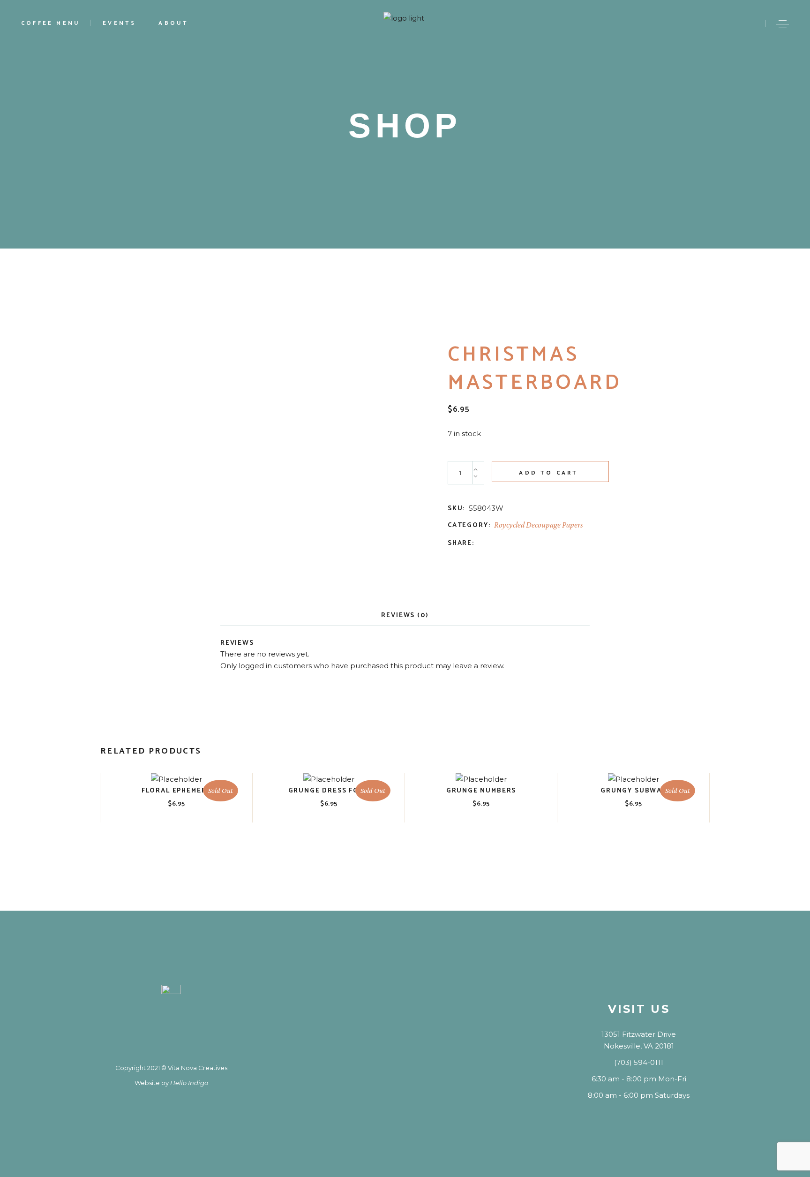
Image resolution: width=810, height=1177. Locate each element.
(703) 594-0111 (638, 1062)
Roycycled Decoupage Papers (538, 524)
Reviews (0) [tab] (404, 615)
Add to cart (548, 472)
